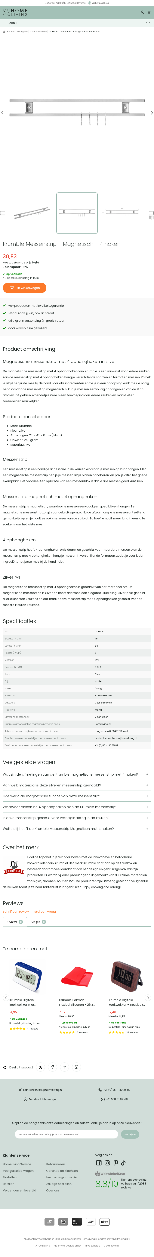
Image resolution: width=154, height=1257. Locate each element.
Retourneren (55, 1164)
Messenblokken (38, 31)
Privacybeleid (92, 1245)
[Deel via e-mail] (64, 1067)
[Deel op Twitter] (40, 1067)
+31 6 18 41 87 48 (117, 1099)
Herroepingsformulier (62, 1177)
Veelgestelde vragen (18, 1171)
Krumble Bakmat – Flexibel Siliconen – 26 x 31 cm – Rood (77, 996)
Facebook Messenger (43, 1099)
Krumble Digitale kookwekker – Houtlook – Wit (127, 996)
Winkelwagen (148, 12)
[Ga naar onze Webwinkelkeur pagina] (97, 2)
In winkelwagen (28, 288)
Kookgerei (22, 31)
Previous (2, 112)
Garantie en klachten (62, 1171)
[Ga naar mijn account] (143, 12)
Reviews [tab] (12, 922)
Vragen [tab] (36, 922)
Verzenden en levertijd (19, 1190)
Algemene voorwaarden (68, 1245)
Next (151, 112)
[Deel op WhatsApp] (76, 1067)
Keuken (11, 31)
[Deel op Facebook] (52, 1067)
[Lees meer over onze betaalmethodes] (49, 1222)
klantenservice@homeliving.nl (42, 1090)
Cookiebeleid (111, 1245)
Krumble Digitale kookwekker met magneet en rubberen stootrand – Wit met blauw (28, 994)
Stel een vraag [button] (45, 911)
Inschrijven (130, 1134)
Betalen (8, 1184)
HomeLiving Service (17, 1164)
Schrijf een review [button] (16, 911)
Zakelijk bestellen (59, 1184)
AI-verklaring (42, 1245)
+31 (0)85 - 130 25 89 (117, 1090)
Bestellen (10, 1177)
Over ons (53, 1190)
